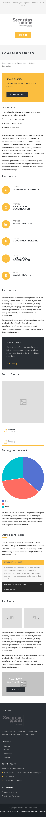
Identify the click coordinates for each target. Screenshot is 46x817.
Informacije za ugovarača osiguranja (33, 812)
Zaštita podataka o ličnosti (9, 812)
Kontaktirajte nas (17, 94)
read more (10, 364)
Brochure (11, 441)
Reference (8, 753)
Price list (11, 430)
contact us (14, 690)
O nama (7, 746)
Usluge (6, 750)
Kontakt (7, 757)
